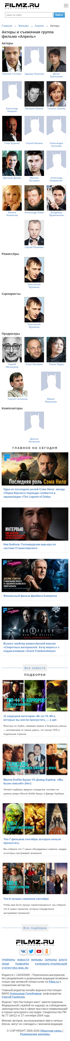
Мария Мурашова (51, 400)
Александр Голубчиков (25, 993)
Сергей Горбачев (13, 996)
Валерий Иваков (34, 108)
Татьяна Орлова (56, 108)
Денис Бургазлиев (56, 75)
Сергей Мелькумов (12, 365)
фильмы (37, 959)
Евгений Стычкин (11, 73)
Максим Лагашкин (34, 179)
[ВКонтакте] (23, 951)
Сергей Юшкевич (34, 247)
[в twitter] (31, 951)
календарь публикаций (51, 964)
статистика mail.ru (15, 968)
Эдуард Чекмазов (34, 73)
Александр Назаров (12, 109)
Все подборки (35, 928)
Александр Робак (34, 212)
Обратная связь (51, 1030)
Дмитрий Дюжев (12, 177)
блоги (63, 959)
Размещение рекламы (35, 1034)
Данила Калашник (34, 440)
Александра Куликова (56, 144)
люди (5, 964)
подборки (22, 964)
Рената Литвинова (12, 214)
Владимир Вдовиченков (56, 214)
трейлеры (8, 959)
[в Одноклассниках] (47, 951)
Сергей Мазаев (34, 143)
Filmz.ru (54, 981)
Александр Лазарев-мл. (56, 179)
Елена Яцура (56, 364)
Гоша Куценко (12, 143)
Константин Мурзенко (34, 285)
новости (23, 959)
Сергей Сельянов (17, 399)
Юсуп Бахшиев (34, 364)
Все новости (35, 668)
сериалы (51, 959)
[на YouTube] (39, 951)
